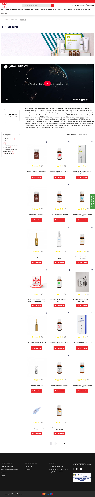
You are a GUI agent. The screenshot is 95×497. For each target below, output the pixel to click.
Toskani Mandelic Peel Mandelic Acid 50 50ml (82, 257)
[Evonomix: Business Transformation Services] (90, 494)
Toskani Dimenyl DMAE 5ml (36, 257)
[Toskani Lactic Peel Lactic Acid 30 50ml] (82, 366)
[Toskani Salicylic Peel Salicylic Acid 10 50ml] (59, 323)
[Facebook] (73, 469)
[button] (46, 142)
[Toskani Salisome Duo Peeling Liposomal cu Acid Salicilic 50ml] (37, 281)
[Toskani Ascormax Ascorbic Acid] (37, 152)
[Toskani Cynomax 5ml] (37, 366)
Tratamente (9, 139)
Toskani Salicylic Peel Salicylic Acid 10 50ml (59, 343)
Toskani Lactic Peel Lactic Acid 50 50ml (82, 215)
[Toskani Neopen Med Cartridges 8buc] (37, 409)
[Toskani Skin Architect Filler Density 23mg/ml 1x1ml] (82, 152)
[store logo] (3, 5)
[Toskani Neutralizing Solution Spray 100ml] (59, 238)
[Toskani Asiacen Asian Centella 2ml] (37, 323)
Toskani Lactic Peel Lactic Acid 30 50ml (82, 386)
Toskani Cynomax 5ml (36, 385)
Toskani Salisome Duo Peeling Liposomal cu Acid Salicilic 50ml (36, 300)
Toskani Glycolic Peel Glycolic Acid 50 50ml (59, 300)
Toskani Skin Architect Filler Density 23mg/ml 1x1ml (82, 172)
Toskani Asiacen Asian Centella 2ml (36, 342)
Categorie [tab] (7, 135)
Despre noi (86, 10)
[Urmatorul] (69, 443)
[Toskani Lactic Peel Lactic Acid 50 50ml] (82, 195)
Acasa (6, 20)
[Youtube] (80, 469)
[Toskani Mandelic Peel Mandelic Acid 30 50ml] (59, 409)
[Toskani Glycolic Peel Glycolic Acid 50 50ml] (59, 281)
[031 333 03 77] (72, 5)
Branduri (79, 10)
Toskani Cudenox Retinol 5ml (36, 214)
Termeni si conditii (7, 466)
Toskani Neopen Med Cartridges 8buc (37, 428)
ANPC (3, 476)
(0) (42, 166)
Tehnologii (9, 153)
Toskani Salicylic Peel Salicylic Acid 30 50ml (59, 172)
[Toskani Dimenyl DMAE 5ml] (37, 238)
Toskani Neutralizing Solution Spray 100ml (59, 257)
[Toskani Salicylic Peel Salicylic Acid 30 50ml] (59, 152)
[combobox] (38, 5)
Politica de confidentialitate (9, 469)
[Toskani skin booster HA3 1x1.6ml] (82, 323)
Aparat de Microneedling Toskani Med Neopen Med (82, 300)
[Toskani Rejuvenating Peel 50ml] (59, 366)
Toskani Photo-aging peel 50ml (59, 214)
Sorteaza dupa (71, 134)
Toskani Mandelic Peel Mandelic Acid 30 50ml (59, 428)
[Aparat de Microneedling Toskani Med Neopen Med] (82, 281)
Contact (4, 13)
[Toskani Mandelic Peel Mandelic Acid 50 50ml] (82, 238)
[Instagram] (77, 469)
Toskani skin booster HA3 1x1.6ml (82, 342)
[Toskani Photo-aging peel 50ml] (59, 195)
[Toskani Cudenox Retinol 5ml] (37, 195)
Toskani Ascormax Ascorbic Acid (36, 171)
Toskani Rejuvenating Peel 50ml (59, 385)
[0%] (36, 166)
